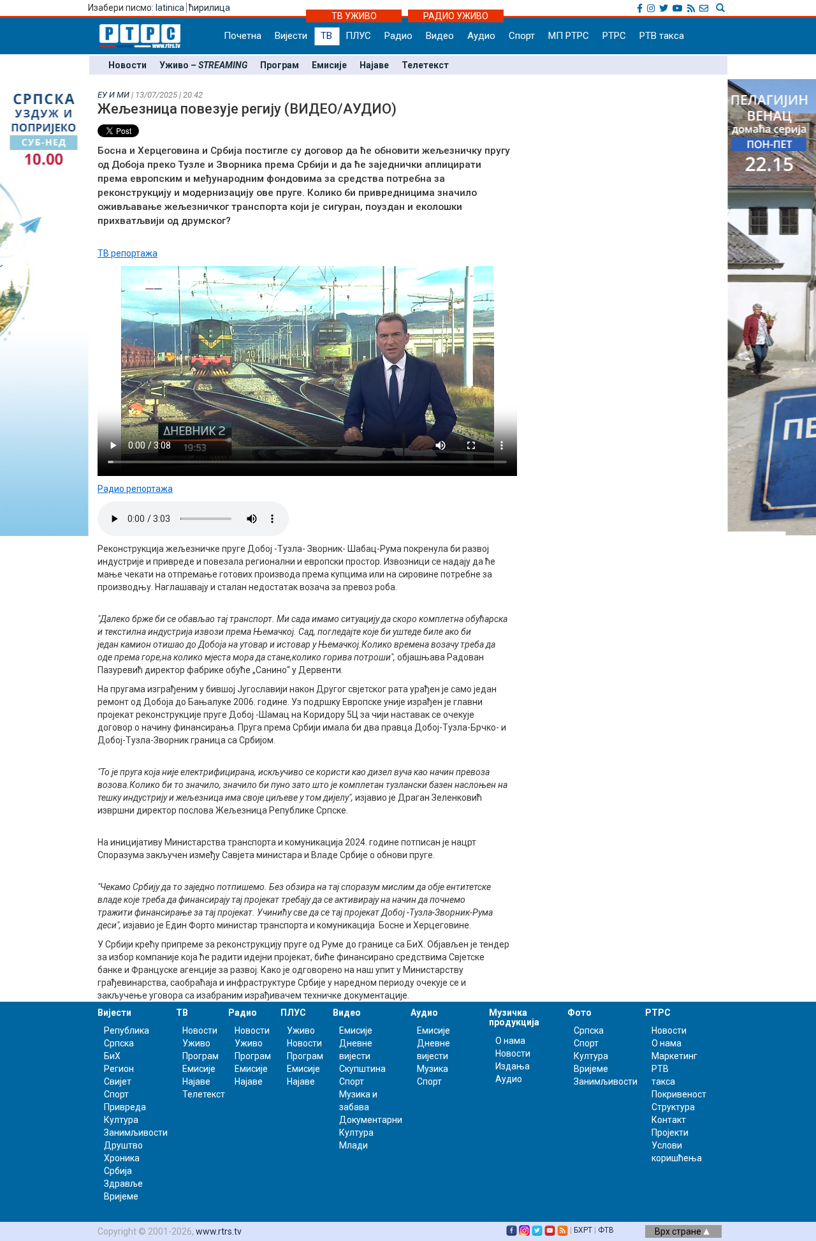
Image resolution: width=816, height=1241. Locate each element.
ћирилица (209, 8)
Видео (440, 35)
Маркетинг (674, 1056)
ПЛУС (358, 35)
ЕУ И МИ (113, 95)
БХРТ (583, 1230)
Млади (353, 1145)
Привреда (125, 1107)
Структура (673, 1107)
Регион (119, 1069)
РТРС (614, 35)
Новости (127, 65)
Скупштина (362, 1069)
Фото (579, 1012)
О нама (510, 1041)
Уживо (196, 1043)
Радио (398, 35)
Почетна (242, 35)
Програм (279, 65)
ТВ (326, 35)
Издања (512, 1066)
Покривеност (679, 1094)
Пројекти (670, 1132)
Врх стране (679, 1231)
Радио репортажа (135, 489)
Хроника (122, 1158)
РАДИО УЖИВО (455, 16)
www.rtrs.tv (219, 1231)
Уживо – (203, 65)
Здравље (123, 1183)
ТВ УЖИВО (354, 16)
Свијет (117, 1081)
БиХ (112, 1056)
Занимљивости (136, 1132)
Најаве (374, 65)
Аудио (481, 35)
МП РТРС (568, 35)
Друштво (123, 1145)
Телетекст (425, 65)
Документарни (370, 1120)
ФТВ (606, 1230)
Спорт (522, 35)
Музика (432, 1069)
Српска (589, 1030)
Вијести (291, 35)
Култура (121, 1120)
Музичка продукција (514, 1017)
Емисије (329, 65)
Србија (118, 1171)
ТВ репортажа (127, 253)
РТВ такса (661, 35)
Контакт (669, 1120)
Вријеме (121, 1196)
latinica (170, 8)
